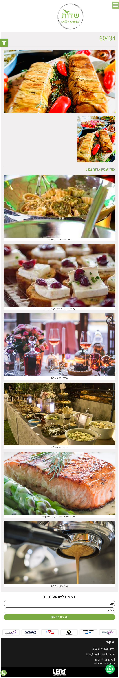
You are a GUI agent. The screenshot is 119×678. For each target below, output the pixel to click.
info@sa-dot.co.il (96, 654)
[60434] (96, 161)
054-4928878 (100, 649)
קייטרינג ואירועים (104, 659)
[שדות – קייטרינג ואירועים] (71, 17)
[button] (4, 43)
